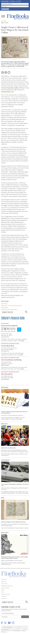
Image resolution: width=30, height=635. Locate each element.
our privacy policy (7, 627)
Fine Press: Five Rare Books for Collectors (12, 415)
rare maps (4, 307)
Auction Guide (5, 588)
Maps (2, 498)
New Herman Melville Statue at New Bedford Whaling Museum (13, 563)
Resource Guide (5, 594)
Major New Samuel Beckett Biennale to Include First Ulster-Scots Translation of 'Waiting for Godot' (14, 450)
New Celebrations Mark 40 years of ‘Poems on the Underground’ (14, 454)
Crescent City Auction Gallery (10, 88)
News (2, 590)
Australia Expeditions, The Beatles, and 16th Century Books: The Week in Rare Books (13, 418)
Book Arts (4, 424)
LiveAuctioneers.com (7, 92)
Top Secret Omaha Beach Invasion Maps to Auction (15, 528)
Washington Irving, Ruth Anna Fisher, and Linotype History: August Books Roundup (14, 557)
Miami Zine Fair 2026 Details (8, 448)
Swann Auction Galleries (9, 326)
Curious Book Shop (7, 346)
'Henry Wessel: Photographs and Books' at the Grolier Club (15, 484)
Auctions (3, 21)
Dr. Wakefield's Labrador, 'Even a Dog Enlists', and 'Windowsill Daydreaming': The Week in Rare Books (14, 492)
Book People (5, 533)
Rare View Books (6, 374)
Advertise (3, 598)
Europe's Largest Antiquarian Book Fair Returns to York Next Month (14, 412)
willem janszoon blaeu (9, 309)
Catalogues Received (6, 586)
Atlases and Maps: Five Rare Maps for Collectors (13, 522)
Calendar (3, 581)
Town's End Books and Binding (11, 360)
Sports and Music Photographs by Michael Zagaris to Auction (14, 488)
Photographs (5, 460)
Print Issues (4, 583)
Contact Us (4, 596)
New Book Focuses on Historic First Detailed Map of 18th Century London (15, 524)
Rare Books (4, 387)
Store (2, 592)
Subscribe (4, 579)
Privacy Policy (17, 630)
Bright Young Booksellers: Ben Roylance (11, 560)
